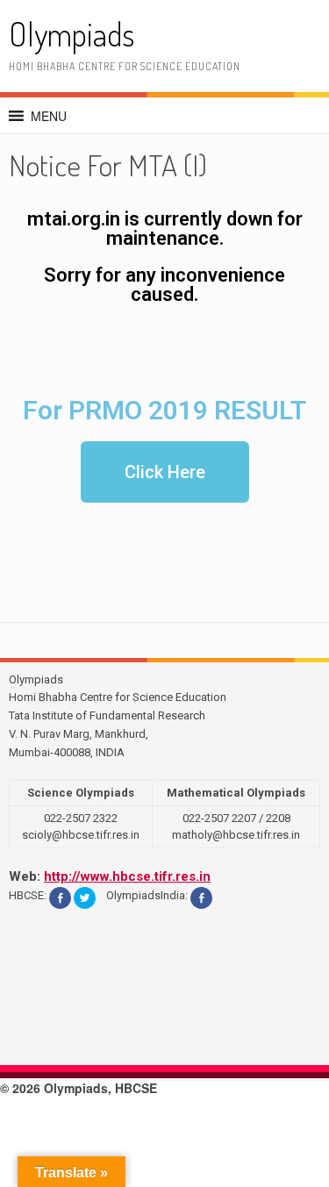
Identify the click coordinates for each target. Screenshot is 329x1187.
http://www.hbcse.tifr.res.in (127, 876)
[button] (49, 115)
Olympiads (71, 33)
